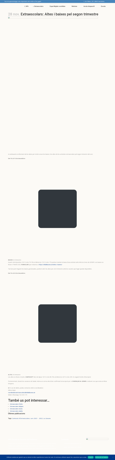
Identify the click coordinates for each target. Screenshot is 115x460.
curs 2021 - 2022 (37, 418)
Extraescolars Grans (16, 409)
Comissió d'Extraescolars (21, 418)
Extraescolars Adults (16, 411)
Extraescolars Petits (16, 404)
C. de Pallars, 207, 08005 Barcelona (94, 1)
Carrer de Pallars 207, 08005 (73, 447)
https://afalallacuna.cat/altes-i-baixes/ (50, 264)
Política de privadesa (102, 457)
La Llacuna (47, 418)
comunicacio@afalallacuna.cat (72, 443)
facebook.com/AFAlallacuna (72, 451)
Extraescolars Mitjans (16, 406)
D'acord (90, 457)
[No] (113, 457)
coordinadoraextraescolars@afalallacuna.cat (21, 392)
